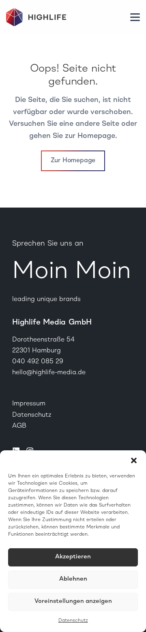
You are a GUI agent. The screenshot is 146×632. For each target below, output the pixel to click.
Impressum (28, 404)
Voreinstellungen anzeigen (73, 601)
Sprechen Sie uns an (48, 243)
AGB (19, 426)
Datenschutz (73, 620)
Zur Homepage (73, 160)
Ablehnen (73, 579)
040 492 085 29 (37, 361)
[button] (134, 460)
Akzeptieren (73, 557)
